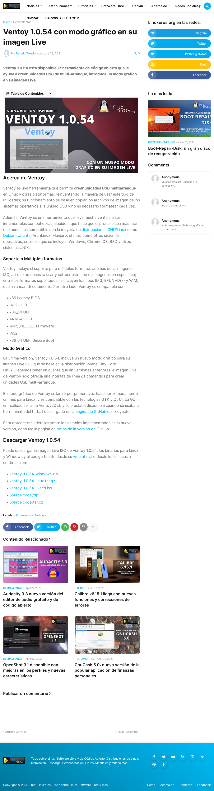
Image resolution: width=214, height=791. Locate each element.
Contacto (186, 785)
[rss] (183, 757)
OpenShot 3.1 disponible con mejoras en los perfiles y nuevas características (34, 670)
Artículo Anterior (16, 731)
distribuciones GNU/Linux (104, 229)
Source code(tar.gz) (27, 502)
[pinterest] (154, 764)
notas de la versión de (76, 429)
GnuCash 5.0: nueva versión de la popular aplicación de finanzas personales (107, 670)
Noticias (40, 515)
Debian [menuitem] (137, 6)
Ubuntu (24, 235)
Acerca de (167, 785)
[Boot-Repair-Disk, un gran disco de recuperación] (179, 118)
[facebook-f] (154, 757)
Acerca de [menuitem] (159, 6)
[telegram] (202, 757)
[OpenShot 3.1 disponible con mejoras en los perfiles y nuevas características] (35, 635)
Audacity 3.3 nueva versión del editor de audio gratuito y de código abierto (33, 599)
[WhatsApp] (65, 527)
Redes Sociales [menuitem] (187, 6)
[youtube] (173, 757)
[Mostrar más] (93, 527)
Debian (9, 235)
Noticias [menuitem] (33, 6)
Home (151, 785)
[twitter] (163, 757)
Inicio (6, 22)
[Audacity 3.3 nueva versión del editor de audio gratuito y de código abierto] (35, 564)
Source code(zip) (24, 495)
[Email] (84, 527)
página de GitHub (90, 411)
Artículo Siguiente (126, 731)
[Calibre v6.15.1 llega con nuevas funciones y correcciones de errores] (107, 564)
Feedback (204, 785)
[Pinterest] (74, 527)
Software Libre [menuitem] (112, 6)
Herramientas (22, 22)
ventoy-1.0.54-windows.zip (33, 474)
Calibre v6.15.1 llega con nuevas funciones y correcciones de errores (105, 599)
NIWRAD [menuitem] (33, 18)
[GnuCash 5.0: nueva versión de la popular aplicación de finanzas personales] (107, 635)
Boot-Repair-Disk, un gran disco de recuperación (179, 151)
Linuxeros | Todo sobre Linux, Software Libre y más (72, 785)
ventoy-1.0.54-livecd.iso (30, 488)
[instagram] (192, 757)
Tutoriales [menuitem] (85, 6)
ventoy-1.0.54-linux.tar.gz (32, 481)
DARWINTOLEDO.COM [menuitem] (62, 18)
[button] (199, 6)
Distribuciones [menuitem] (58, 6)
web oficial (82, 456)
